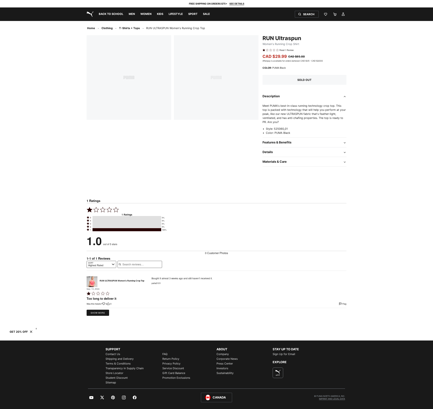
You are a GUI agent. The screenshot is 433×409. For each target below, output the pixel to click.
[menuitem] (111, 14)
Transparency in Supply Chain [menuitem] (125, 368)
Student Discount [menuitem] (117, 377)
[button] (127, 217)
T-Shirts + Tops (129, 28)
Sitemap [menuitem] (111, 382)
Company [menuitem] (222, 354)
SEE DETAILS (236, 3)
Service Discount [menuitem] (173, 368)
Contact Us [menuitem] (113, 354)
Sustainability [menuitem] (225, 373)
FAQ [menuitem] (164, 354)
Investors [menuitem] (222, 368)
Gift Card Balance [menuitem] (173, 373)
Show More (98, 312)
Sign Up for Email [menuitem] (284, 354)
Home (91, 28)
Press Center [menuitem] (224, 363)
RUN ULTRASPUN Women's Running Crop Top (122, 280)
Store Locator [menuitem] (114, 373)
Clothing (107, 28)
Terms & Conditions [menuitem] (118, 363)
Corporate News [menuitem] (227, 358)
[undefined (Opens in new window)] (278, 373)
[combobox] (101, 264)
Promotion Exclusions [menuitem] (176, 377)
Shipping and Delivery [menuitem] (120, 358)
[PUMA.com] (89, 14)
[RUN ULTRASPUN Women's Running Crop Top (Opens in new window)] (92, 281)
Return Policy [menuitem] (170, 358)
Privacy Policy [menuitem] (171, 363)
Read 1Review (286, 50)
